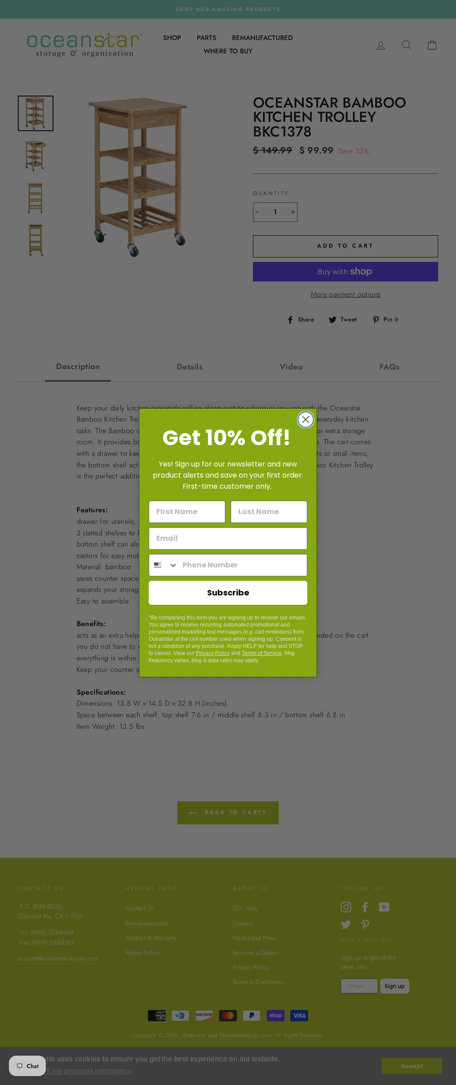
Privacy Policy (213, 653)
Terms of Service (262, 653)
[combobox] (163, 565)
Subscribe (228, 592)
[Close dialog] (306, 419)
